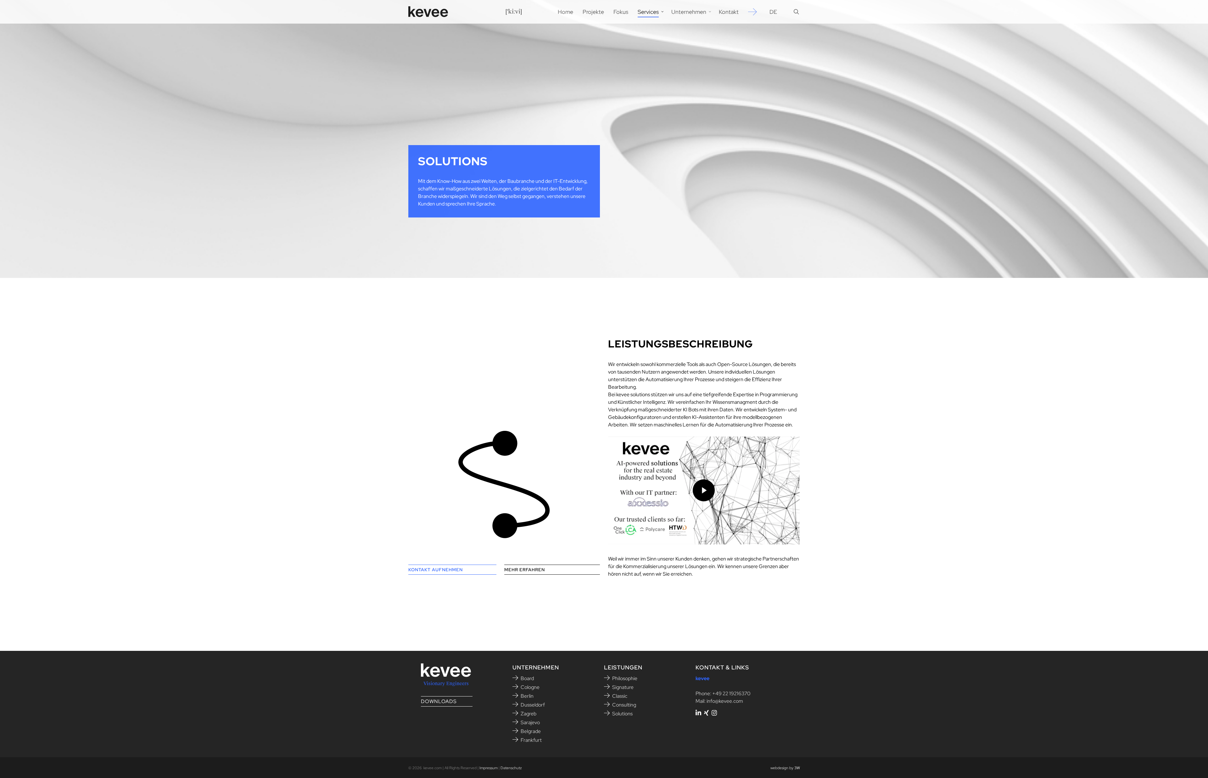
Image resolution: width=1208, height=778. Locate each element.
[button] (452, 570)
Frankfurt (531, 740)
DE (773, 12)
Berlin (527, 696)
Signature (623, 687)
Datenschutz (511, 767)
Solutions (622, 713)
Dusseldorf (533, 705)
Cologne (530, 687)
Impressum (488, 767)
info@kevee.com (725, 701)
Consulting (624, 705)
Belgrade (531, 731)
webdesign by (785, 767)
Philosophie (624, 678)
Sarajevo (530, 722)
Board (527, 678)
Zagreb (528, 713)
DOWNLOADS (439, 701)
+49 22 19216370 (731, 693)
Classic (619, 696)
